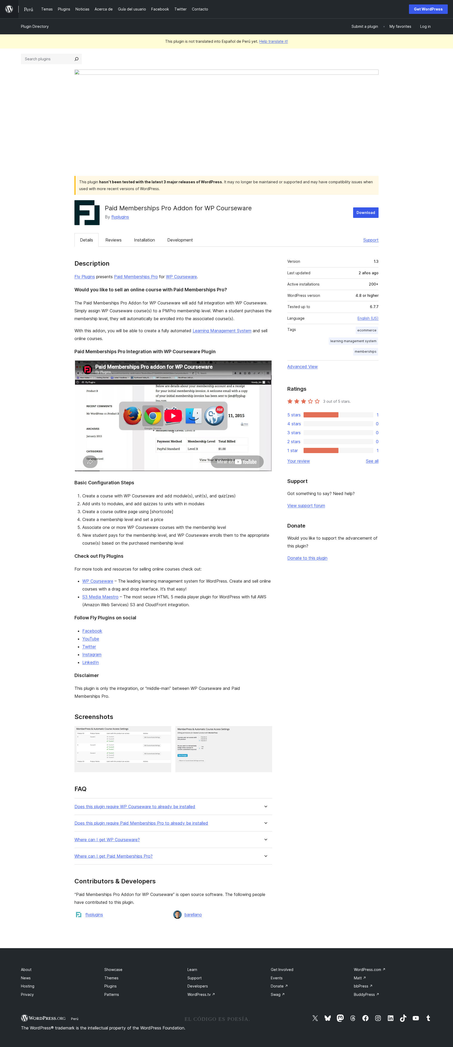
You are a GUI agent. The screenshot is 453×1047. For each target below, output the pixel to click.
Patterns (111, 994)
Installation (144, 240)
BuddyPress (366, 994)
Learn (192, 969)
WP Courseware (181, 276)
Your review (298, 461)
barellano (193, 914)
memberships (365, 351)
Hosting (27, 986)
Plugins (110, 986)
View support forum (306, 505)
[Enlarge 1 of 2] (164, 733)
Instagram (91, 654)
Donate (279, 986)
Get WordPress (428, 9)
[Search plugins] (76, 59)
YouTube (90, 638)
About (26, 969)
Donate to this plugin (307, 558)
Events (277, 978)
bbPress (363, 986)
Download (366, 212)
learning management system (353, 341)
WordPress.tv (201, 994)
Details (86, 240)
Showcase (113, 969)
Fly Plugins (84, 276)
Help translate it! (273, 41)
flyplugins (120, 216)
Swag (278, 994)
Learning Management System (222, 330)
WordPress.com (370, 969)
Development (180, 240)
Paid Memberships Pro (136, 276)
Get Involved (282, 969)
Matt (360, 978)
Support (371, 240)
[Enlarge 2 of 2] (265, 733)
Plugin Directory (35, 26)
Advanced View (302, 366)
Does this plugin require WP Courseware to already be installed (134, 806)
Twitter (89, 646)
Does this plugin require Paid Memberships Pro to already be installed (141, 823)
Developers (197, 986)
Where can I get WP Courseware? (107, 839)
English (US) (368, 318)
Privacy (27, 994)
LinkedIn (90, 662)
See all (372, 461)
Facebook (92, 630)
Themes (111, 978)
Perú (74, 1019)
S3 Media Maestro (100, 596)
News (26, 978)
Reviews (113, 240)
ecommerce (366, 330)
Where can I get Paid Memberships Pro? (113, 856)
